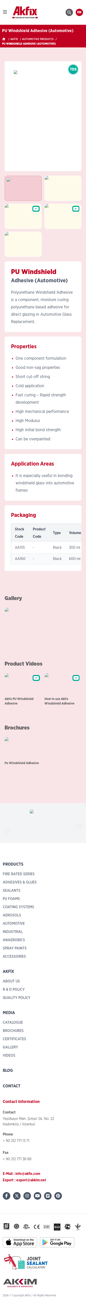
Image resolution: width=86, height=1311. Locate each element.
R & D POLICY (14, 989)
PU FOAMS (11, 899)
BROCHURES (13, 1031)
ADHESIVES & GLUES (20, 882)
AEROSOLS (12, 915)
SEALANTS (11, 890)
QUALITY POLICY (17, 998)
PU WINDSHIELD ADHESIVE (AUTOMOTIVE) (29, 43)
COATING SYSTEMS (18, 907)
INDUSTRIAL (13, 932)
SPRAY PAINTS (15, 948)
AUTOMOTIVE (14, 923)
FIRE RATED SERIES (19, 874)
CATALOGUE (13, 1022)
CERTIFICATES (14, 1039)
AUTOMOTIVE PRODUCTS (38, 39)
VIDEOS (9, 1055)
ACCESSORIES (14, 956)
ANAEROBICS (14, 940)
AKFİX (14, 39)
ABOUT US (11, 981)
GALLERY (10, 1047)
